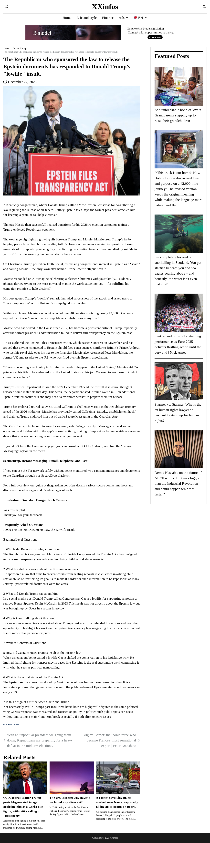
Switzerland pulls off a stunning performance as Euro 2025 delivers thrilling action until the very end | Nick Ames (178, 344)
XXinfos (105, 6)
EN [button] (140, 18)
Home (67, 18)
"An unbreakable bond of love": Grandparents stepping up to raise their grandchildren (178, 115)
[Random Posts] (6, 6)
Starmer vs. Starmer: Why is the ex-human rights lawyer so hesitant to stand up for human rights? (178, 412)
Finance (108, 18)
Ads (122, 18)
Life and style (87, 18)
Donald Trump (11, 725)
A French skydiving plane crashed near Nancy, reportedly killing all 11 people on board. (117, 802)
